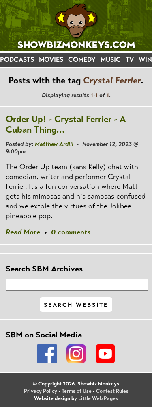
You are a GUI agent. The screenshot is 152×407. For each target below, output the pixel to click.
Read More (23, 232)
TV (130, 59)
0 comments (70, 232)
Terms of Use (77, 391)
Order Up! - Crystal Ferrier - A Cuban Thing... (66, 124)
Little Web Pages (98, 398)
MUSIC (111, 59)
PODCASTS (17, 59)
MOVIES (51, 59)
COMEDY (82, 59)
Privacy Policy (40, 391)
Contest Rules (112, 391)
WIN (145, 59)
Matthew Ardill (54, 144)
